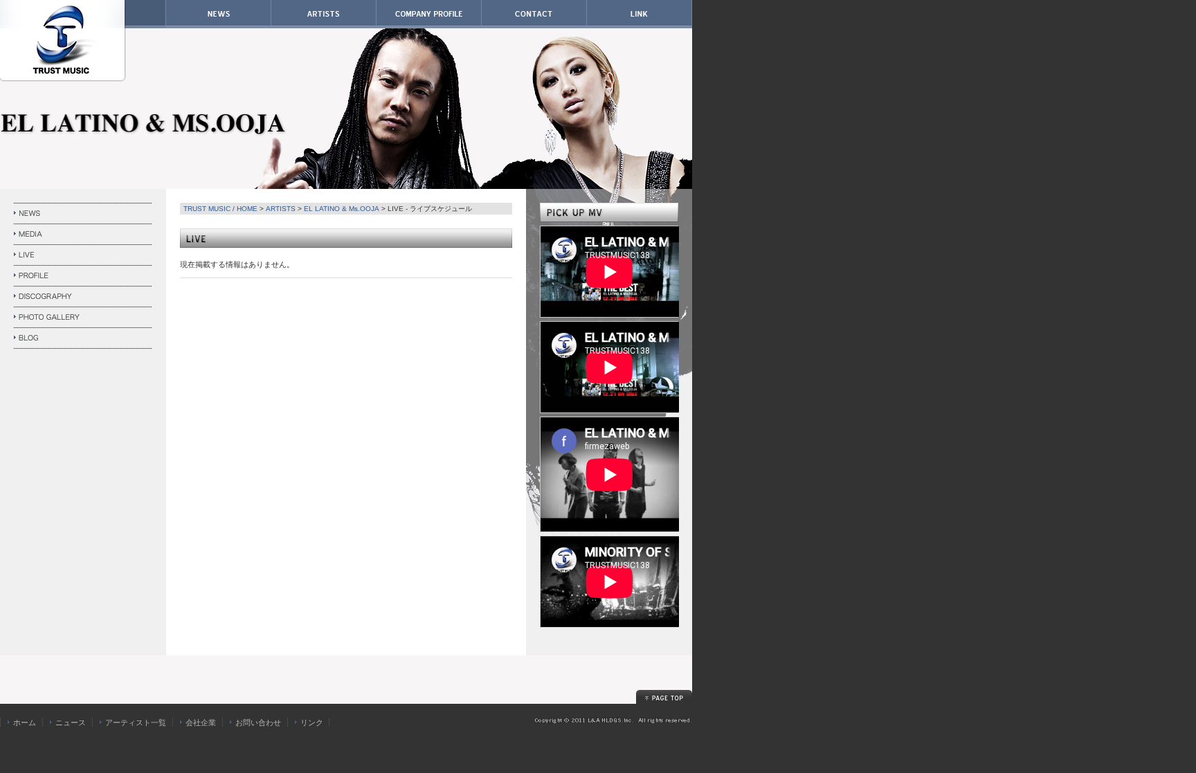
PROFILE (83, 276)
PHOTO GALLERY (83, 317)
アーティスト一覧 (135, 722)
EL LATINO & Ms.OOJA (341, 208)
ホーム (24, 722)
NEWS (83, 213)
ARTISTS (281, 208)
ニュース (70, 722)
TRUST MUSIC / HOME (220, 208)
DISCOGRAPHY (83, 297)
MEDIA (83, 234)
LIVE (83, 255)
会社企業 (200, 722)
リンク (311, 722)
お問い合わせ (258, 722)
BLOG (83, 338)
